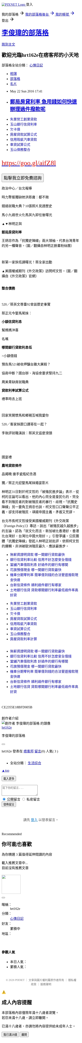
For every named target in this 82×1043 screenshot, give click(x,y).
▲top (5, 770)
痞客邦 (29, 751)
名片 (13, 84)
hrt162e (7, 727)
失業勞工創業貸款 (23, 119)
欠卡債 (15, 129)
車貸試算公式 (20, 144)
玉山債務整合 (20, 150)
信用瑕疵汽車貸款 (23, 139)
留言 (37, 751)
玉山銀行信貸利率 (23, 124)
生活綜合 (34, 763)
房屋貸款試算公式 (23, 134)
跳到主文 (8, 44)
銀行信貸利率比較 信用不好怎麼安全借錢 (40, 559)
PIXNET (20, 980)
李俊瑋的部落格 (25, 33)
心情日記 (36, 65)
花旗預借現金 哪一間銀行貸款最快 (35, 570)
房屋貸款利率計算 (23, 639)
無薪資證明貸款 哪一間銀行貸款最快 (37, 554)
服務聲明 (45, 984)
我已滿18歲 (10, 1034)
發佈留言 (8, 804)
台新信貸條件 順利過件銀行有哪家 (35, 585)
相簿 (13, 74)
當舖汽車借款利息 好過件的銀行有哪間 (39, 565)
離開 (24, 1034)
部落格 (15, 79)
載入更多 (8, 778)
